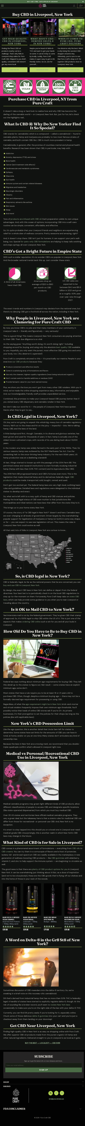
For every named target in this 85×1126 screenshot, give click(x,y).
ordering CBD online (31, 621)
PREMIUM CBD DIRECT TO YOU (70, 70)
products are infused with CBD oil (26, 219)
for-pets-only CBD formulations (35, 241)
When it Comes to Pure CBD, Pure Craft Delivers (70, 41)
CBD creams (7, 851)
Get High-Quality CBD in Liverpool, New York (14, 41)
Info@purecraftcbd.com (56, 1099)
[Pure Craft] (42, 5)
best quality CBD (64, 347)
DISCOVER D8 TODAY (42, 70)
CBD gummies (57, 858)
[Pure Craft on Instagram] (62, 1093)
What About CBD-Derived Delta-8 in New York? (42, 41)
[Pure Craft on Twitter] (50, 1093)
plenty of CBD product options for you (50, 869)
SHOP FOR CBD (14, 70)
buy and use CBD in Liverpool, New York (21, 585)
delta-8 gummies (40, 1016)
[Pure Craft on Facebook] (56, 1093)
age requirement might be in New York (43, 704)
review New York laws (60, 1004)
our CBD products (20, 361)
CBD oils (76, 848)
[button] (8, 926)
